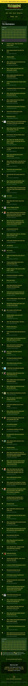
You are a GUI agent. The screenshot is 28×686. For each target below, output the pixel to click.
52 (5, 34)
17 (25, 29)
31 (21, 30)
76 (17, 35)
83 (3, 37)
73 (12, 35)
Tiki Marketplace (8, 24)
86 (8, 37)
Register (12, 16)
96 (23, 37)
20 (5, 30)
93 (18, 37)
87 (9, 37)
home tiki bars (10, 668)
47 (21, 32)
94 (20, 37)
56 (11, 34)
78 (20, 35)
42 (14, 32)
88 (11, 37)
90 (14, 37)
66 (2, 35)
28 (17, 30)
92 (17, 37)
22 (8, 30)
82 (2, 37)
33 (24, 30)
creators (17, 668)
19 (3, 30)
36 (5, 32)
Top (6, 659)
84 (5, 37)
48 (23, 32)
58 (14, 34)
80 (23, 35)
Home (9, 659)
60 (17, 34)
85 (6, 37)
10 (14, 29)
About (7, 13)
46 (20, 32)
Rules (10, 13)
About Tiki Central (14, 659)
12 (17, 29)
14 (20, 29)
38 (8, 32)
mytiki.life (7, 667)
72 (11, 35)
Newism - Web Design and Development (14, 678)
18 (2, 30)
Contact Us (20, 659)
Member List (19, 13)
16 (23, 29)
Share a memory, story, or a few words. (17, 1)
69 (6, 35)
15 (22, 29)
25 (12, 30)
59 (15, 34)
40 (11, 32)
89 (12, 37)
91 (15, 37)
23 (9, 30)
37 (6, 32)
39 (9, 32)
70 (8, 35)
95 (21, 37)
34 (2, 32)
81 (24, 35)
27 (15, 30)
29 (18, 30)
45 (18, 32)
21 (6, 30)
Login (16, 16)
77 (18, 35)
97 (24, 37)
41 (12, 32)
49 (24, 32)
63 (21, 34)
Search (14, 13)
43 (15, 32)
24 (11, 30)
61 (18, 34)
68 (5, 35)
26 (14, 30)
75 (15, 35)
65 (24, 34)
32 (23, 30)
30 (20, 30)
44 (17, 32)
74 (14, 35)
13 (19, 29)
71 (9, 35)
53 (6, 34)
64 (23, 34)
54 (8, 34)
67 (3, 35)
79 (21, 35)
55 (9, 34)
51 (3, 34)
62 (20, 34)
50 (2, 34)
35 (3, 32)
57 (12, 34)
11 (16, 29)
